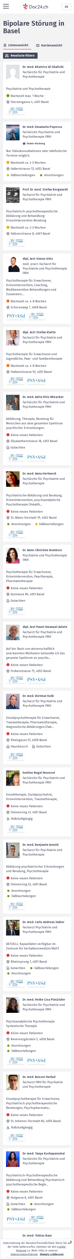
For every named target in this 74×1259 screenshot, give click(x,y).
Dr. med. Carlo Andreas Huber (43, 922)
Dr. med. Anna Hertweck (39, 473)
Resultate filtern (23, 55)
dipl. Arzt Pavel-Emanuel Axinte (45, 627)
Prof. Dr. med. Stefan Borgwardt (45, 189)
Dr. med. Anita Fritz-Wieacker (43, 397)
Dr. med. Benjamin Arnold (40, 845)
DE (66, 6)
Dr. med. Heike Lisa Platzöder (44, 999)
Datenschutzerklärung (24, 1254)
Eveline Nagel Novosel (39, 772)
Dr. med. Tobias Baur (37, 1235)
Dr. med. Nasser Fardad (39, 1077)
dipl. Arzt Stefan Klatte (39, 332)
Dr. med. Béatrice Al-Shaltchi (43, 67)
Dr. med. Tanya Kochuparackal (44, 1153)
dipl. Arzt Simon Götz (38, 258)
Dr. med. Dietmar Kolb (38, 696)
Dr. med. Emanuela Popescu (42, 127)
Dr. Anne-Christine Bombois (42, 550)
